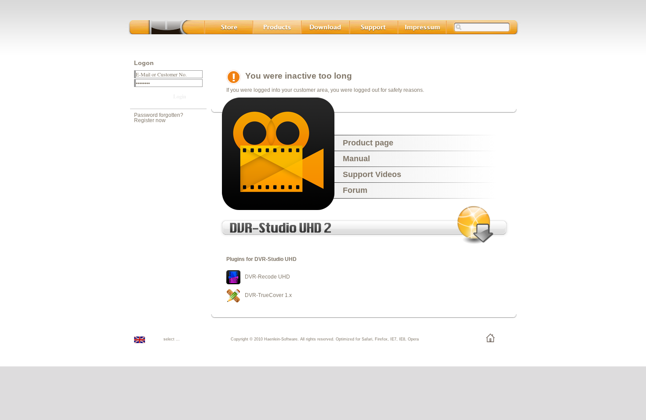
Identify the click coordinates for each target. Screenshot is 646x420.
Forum (355, 190)
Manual (356, 158)
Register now (150, 120)
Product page (368, 142)
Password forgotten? (158, 115)
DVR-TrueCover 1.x (268, 295)
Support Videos (372, 174)
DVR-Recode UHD (267, 277)
